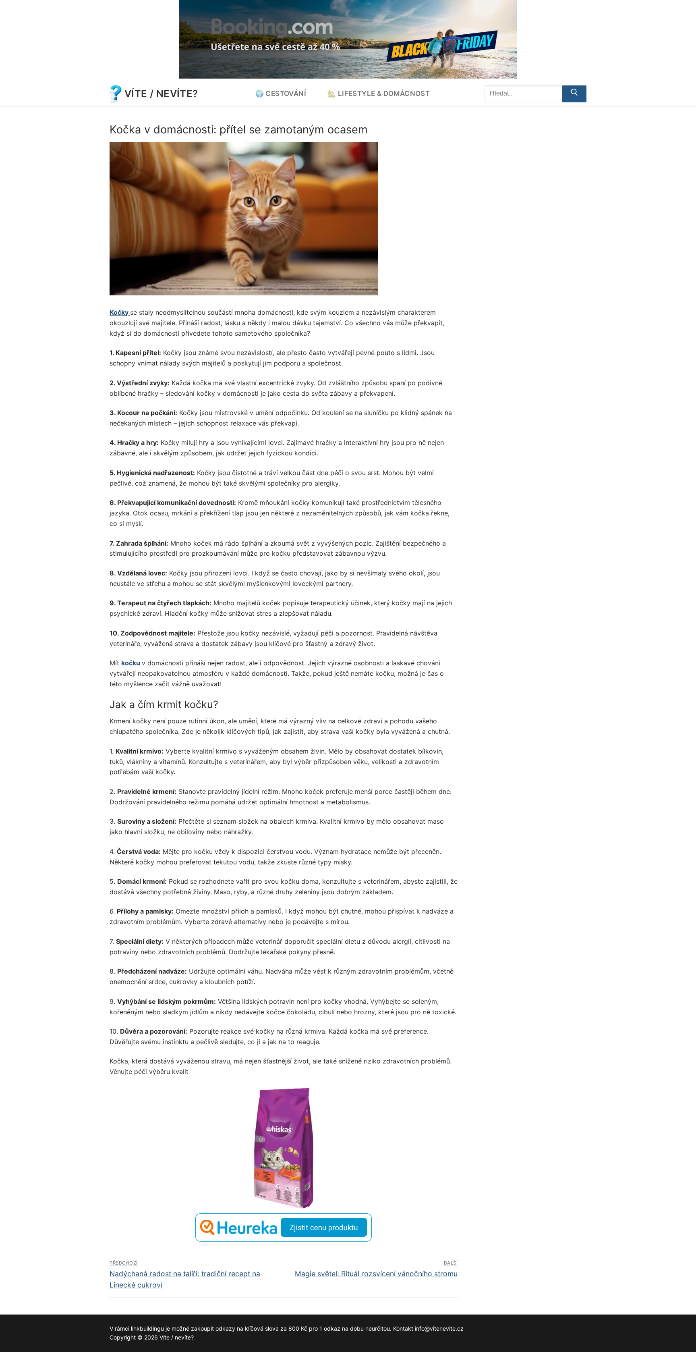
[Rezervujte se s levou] (348, 76)
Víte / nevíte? (161, 94)
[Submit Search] (574, 93)
